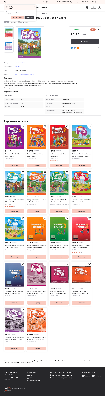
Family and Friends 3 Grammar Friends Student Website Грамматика (59, 247)
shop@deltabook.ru (49, 2)
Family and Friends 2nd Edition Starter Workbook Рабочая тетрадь (36, 293)
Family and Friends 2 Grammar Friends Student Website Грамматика (81, 247)
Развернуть (7, 88)
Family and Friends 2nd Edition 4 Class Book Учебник (36, 201)
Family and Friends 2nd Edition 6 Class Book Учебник (14, 201)
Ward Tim (74, 250)
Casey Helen (8, 341)
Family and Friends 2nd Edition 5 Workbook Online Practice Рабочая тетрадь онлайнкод (14, 338)
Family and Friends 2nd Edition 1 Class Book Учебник (14, 247)
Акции (36, 7)
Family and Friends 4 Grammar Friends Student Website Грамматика (36, 247)
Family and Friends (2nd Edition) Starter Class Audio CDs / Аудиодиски (58, 293)
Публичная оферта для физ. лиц (61, 375)
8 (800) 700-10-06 (88, 2)
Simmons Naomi (31, 158)
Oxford (17, 66)
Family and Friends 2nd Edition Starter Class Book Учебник (81, 155)
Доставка (43, 7)
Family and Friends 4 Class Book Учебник (35, 155)
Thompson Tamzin (20, 63)
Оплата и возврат (33, 380)
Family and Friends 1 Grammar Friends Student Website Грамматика (14, 293)
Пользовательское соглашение (61, 372)
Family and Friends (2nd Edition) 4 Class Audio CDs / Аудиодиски (80, 293)
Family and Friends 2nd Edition (24, 74)
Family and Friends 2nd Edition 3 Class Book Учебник (59, 201)
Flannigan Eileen (31, 250)
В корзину (85, 41)
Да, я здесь (29, 17)
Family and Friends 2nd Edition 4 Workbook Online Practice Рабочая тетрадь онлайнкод (36, 338)
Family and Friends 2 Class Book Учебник (58, 155)
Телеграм (87, 376)
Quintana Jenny (9, 204)
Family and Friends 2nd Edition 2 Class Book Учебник (81, 201)
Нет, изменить (17, 17)
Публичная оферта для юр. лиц (61, 378)
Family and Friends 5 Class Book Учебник (13, 155)
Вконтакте (97, 376)
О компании (31, 372)
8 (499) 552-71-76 (63, 2)
